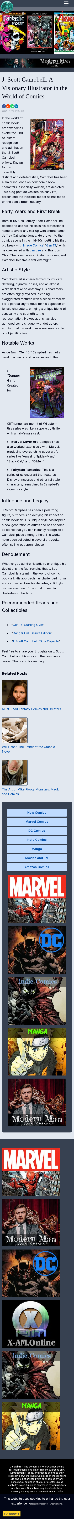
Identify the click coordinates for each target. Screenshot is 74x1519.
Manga (36, 849)
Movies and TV (36, 858)
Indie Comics (37, 839)
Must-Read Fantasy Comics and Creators (31, 709)
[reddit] (8, 106)
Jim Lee (35, 250)
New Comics (36, 812)
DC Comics (36, 830)
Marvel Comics (36, 821)
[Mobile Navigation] (66, 4)
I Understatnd (11, 1513)
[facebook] (4, 106)
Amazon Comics (36, 867)
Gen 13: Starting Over (28, 625)
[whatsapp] (12, 106)
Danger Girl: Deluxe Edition (32, 633)
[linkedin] (16, 106)
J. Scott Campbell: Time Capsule (35, 641)
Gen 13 (51, 245)
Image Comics (33, 245)
